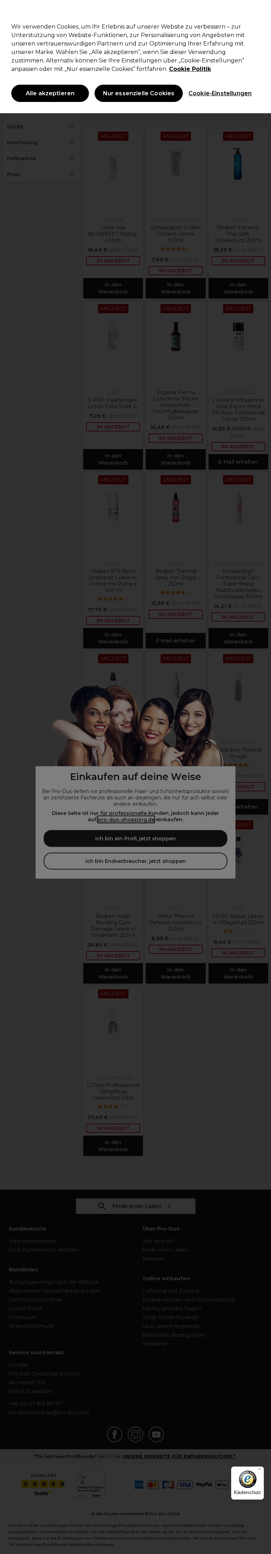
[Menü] (259, 1471)
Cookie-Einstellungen (218, 93)
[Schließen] (259, 11)
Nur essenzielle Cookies (139, 93)
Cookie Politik (190, 69)
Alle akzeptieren (50, 93)
